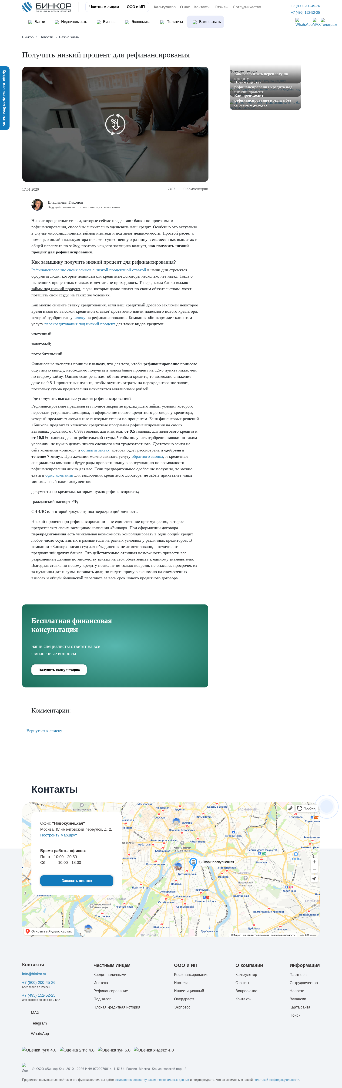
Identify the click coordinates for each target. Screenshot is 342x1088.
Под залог (102, 999)
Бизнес (108, 22)
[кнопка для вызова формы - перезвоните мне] (326, 806)
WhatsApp (40, 1034)
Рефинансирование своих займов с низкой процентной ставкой (88, 270)
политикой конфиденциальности (276, 1079)
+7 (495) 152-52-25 (38, 995)
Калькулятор (165, 7)
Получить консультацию (59, 670)
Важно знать (209, 22)
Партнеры (298, 975)
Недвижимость (73, 22)
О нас (185, 7)
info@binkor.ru (34, 974)
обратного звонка (147, 456)
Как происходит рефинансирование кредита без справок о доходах (262, 100)
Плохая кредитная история (117, 1007)
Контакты (202, 7)
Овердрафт (184, 999)
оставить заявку (95, 450)
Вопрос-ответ (247, 991)
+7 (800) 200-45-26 (38, 982)
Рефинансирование (111, 991)
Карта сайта (300, 1007)
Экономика (141, 22)
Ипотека (101, 983)
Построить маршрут (58, 835)
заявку (79, 317)
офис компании (59, 475)
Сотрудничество (247, 7)
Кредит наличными (110, 975)
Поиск (295, 1015)
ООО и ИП (136, 7)
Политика (174, 22)
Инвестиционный (189, 991)
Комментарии (196, 189)
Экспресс (182, 1007)
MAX (35, 1013)
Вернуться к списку (43, 730)
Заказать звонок (77, 881)
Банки (39, 22)
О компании (249, 965)
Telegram (39, 1023)
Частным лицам (104, 7)
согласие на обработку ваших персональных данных (152, 1079)
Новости (297, 991)
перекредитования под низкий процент (79, 324)
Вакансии (298, 999)
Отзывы (221, 7)
